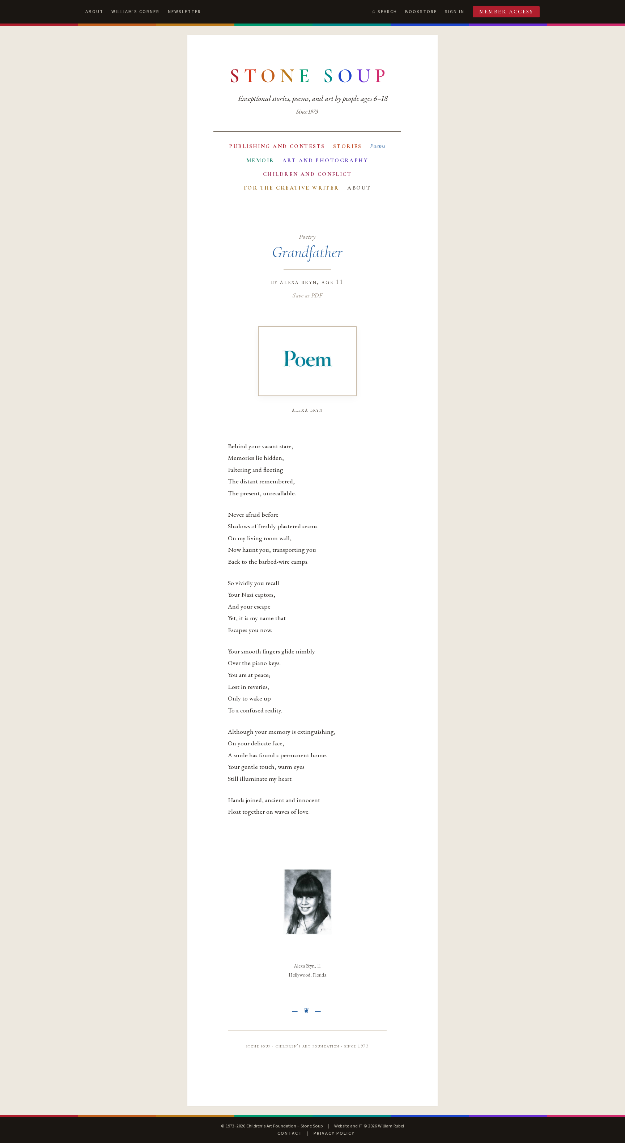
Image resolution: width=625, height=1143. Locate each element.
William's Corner (135, 11)
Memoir (260, 160)
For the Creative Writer (291, 188)
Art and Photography (325, 160)
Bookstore (421, 11)
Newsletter (184, 11)
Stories (347, 146)
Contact (289, 1133)
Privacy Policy (334, 1133)
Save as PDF (307, 295)
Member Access (506, 11)
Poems (378, 146)
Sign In (454, 11)
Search (387, 11)
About (94, 11)
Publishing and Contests (277, 146)
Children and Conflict (307, 174)
